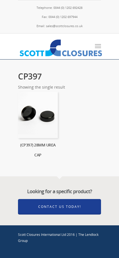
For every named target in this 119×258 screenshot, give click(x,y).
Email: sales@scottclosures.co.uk (60, 26)
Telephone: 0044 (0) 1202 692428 (59, 8)
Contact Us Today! (59, 206)
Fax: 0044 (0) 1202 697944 (59, 17)
